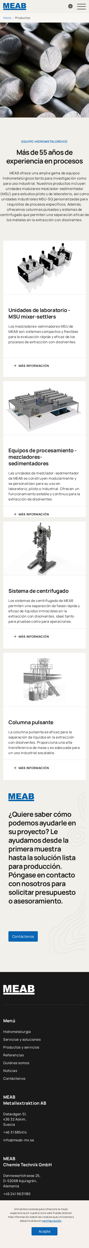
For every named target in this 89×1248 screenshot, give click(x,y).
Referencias (13, 1055)
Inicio (7, 18)
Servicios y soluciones (22, 1039)
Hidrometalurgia (17, 1031)
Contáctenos (14, 1078)
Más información (34, 366)
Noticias (10, 1070)
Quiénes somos (16, 1062)
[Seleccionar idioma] (70, 6)
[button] (81, 6)
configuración (51, 1221)
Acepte (44, 1231)
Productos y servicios (21, 1047)
